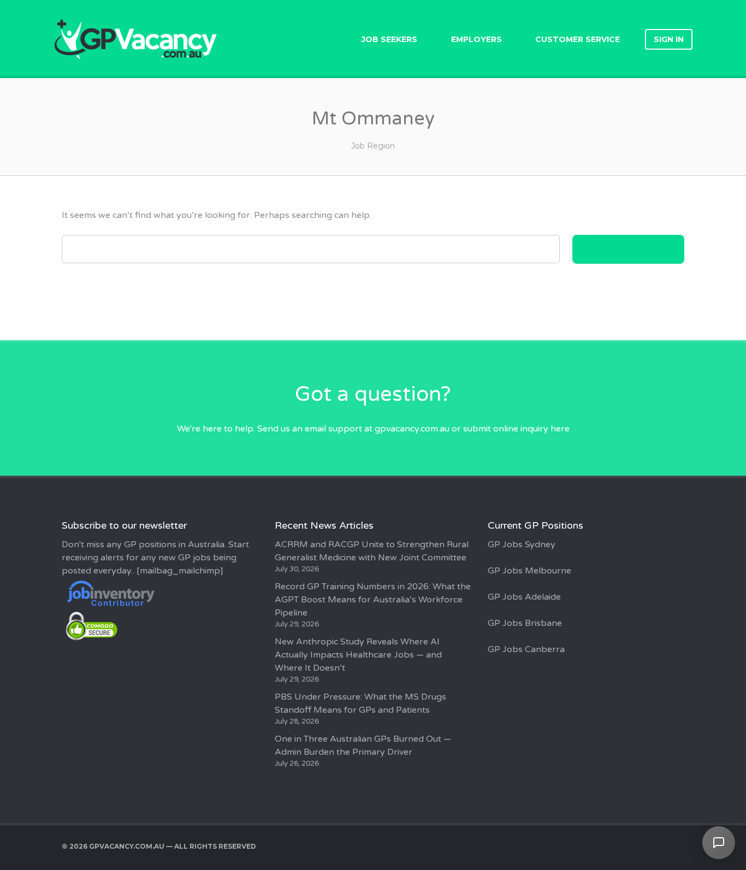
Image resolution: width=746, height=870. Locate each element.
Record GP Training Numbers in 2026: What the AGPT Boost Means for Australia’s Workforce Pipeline (373, 599)
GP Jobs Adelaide (524, 596)
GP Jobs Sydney (521, 544)
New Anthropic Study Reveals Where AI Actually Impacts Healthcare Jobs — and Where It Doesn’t (358, 654)
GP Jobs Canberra (526, 649)
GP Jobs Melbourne (529, 570)
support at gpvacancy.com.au (388, 428)
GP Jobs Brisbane (525, 623)
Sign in (669, 39)
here (560, 428)
